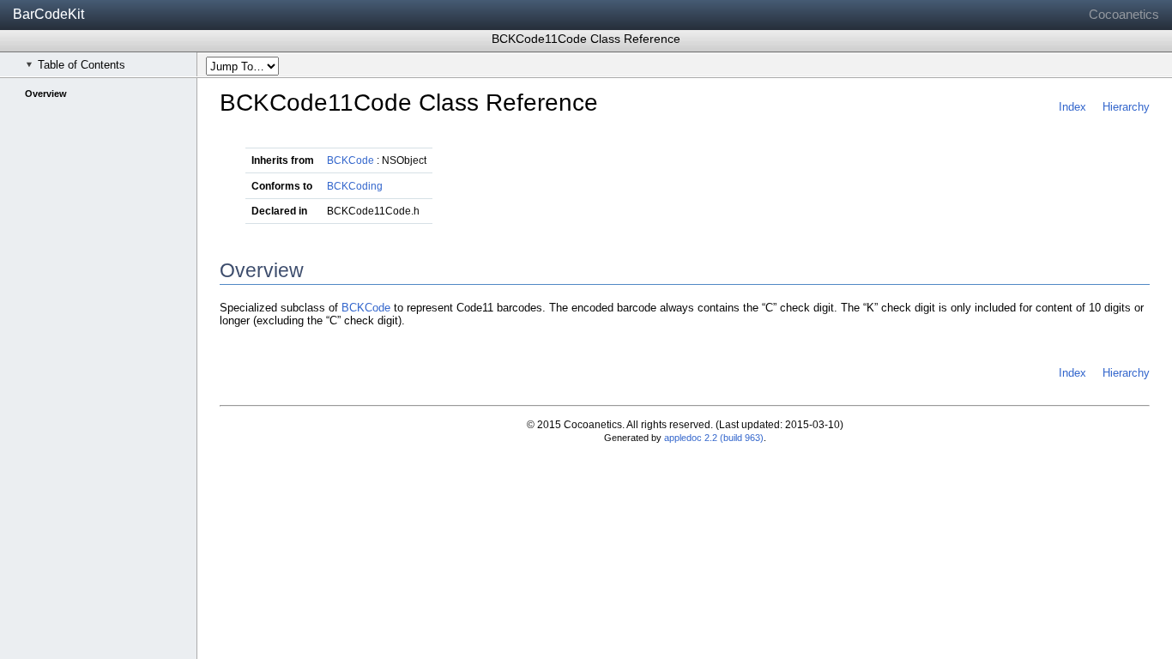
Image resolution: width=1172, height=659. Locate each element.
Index (1072, 106)
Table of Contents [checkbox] (81, 64)
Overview (46, 93)
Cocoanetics (1124, 14)
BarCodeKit (48, 14)
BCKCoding (355, 186)
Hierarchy (1126, 106)
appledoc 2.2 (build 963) (714, 437)
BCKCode (350, 160)
